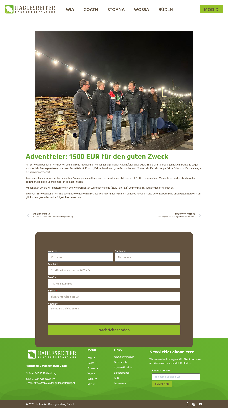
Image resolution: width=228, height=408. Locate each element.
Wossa (141, 9)
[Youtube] (200, 404)
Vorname (52, 251)
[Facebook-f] (187, 404)
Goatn (90, 9)
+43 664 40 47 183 (45, 379)
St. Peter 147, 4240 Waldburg (41, 373)
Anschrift (53, 264)
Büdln (165, 9)
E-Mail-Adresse (161, 370)
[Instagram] (194, 404)
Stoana (116, 9)
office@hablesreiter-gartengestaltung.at (54, 382)
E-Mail (51, 290)
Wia (70, 9)
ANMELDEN (162, 384)
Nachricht (53, 304)
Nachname (120, 251)
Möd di (91, 384)
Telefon (52, 277)
